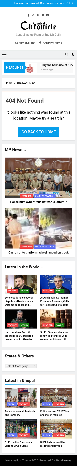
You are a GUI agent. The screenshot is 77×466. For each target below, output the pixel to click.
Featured (26, 196)
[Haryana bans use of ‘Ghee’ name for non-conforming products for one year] (28, 70)
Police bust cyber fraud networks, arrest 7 (38, 202)
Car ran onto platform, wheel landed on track (38, 252)
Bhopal (11, 404)
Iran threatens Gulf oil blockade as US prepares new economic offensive (19, 336)
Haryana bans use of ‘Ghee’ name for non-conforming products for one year (39, 3)
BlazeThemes (63, 460)
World (24, 290)
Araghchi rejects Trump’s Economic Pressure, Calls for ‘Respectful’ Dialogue (54, 301)
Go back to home (38, 132)
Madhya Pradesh (44, 196)
